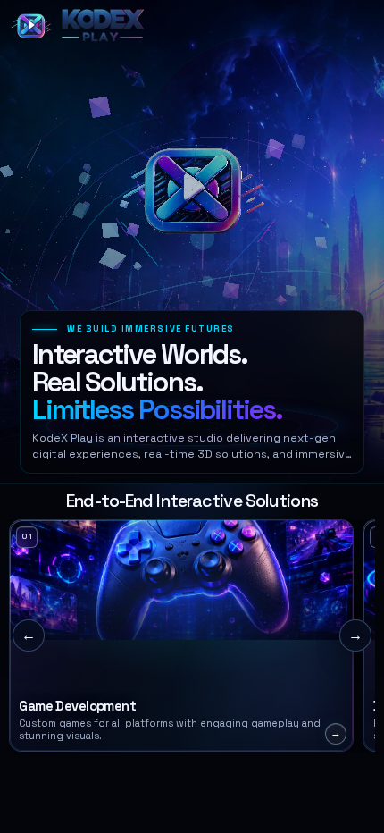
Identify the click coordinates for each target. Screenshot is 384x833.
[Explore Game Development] (181, 635)
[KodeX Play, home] (80, 26)
